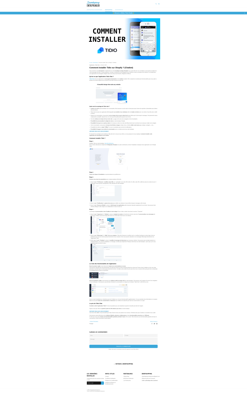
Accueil (90, 62)
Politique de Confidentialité (111, 380)
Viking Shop (126, 376)
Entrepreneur (119, 9)
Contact (107, 376)
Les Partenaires (127, 380)
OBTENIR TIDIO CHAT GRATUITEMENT (99, 131)
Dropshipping (108, 9)
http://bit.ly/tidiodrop (109, 143)
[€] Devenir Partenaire (128, 378)
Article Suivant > (154, 321)
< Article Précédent (93, 321)
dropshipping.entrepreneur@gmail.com (151, 376)
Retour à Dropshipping (124, 364)
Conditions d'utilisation (110, 378)
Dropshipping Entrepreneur (94, 9)
